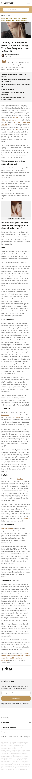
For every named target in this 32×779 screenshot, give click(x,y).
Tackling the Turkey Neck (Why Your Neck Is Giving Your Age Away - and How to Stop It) (15, 19)
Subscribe (16, 698)
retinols (11, 120)
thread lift (5, 415)
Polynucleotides (7, 528)
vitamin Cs (16, 118)
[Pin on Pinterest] (7, 670)
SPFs (3, 120)
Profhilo (20, 479)
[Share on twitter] (11, 670)
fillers (18, 130)
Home (3, 15)
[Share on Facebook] (3, 670)
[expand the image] (16, 209)
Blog (9, 15)
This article (16, 417)
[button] (16, 10)
